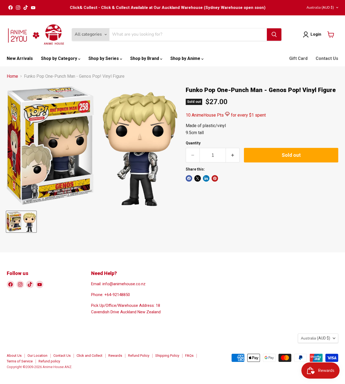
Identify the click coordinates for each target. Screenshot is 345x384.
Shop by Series (104, 58)
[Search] (274, 34)
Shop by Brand (145, 58)
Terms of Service (20, 361)
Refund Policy (138, 356)
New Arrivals (20, 58)
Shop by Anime (185, 58)
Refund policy (49, 361)
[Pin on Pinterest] (215, 178)
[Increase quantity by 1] (233, 155)
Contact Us (327, 58)
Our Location (37, 356)
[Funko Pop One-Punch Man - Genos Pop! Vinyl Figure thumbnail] (21, 221)
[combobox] (188, 34)
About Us (14, 356)
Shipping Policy (167, 356)
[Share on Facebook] (189, 178)
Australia (320, 7)
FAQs (189, 356)
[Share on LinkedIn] (206, 178)
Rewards (115, 356)
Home (12, 76)
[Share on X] (197, 178)
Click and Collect (89, 356)
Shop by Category (59, 58)
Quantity (193, 143)
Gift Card (298, 58)
